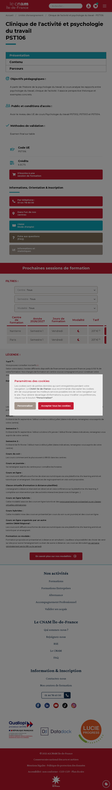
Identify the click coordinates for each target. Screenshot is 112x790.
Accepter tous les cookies (56, 406)
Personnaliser (25, 406)
